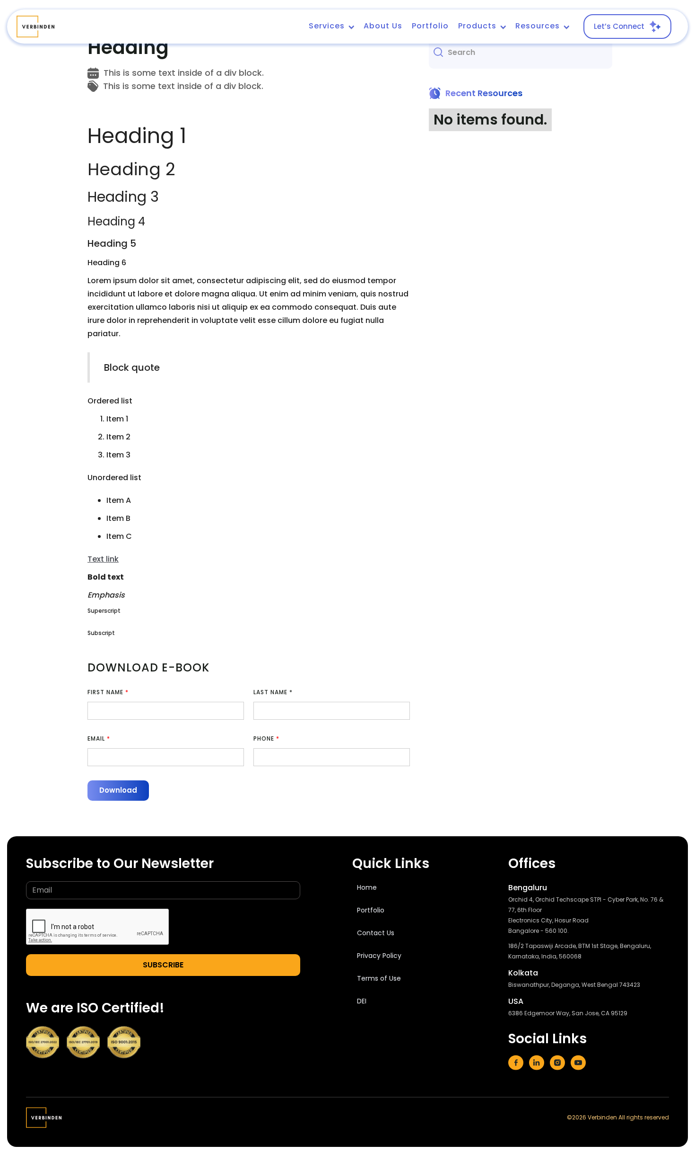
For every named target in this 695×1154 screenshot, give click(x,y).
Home (367, 887)
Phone (266, 738)
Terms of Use (379, 978)
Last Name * (273, 692)
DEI (361, 1001)
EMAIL (98, 738)
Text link (103, 559)
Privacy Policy (379, 955)
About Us (383, 25)
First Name (108, 692)
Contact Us (375, 933)
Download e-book (148, 667)
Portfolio (430, 25)
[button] (331, 26)
